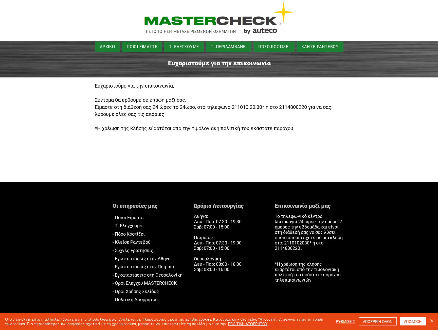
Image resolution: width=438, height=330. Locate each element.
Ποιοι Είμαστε (129, 217)
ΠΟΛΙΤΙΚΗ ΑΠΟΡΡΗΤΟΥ (247, 323)
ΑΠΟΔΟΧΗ (413, 321)
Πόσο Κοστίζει (130, 234)
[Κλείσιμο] (432, 321)
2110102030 (296, 242)
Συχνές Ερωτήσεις (134, 250)
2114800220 (287, 248)
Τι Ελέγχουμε (128, 225)
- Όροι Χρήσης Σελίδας (136, 291)
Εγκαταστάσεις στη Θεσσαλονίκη (148, 275)
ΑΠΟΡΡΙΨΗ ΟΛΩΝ (377, 321)
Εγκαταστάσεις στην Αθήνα (143, 258)
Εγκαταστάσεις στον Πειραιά (144, 266)
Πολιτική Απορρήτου (136, 299)
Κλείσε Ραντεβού (133, 242)
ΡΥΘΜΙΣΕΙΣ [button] (345, 321)
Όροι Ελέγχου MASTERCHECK (146, 283)
